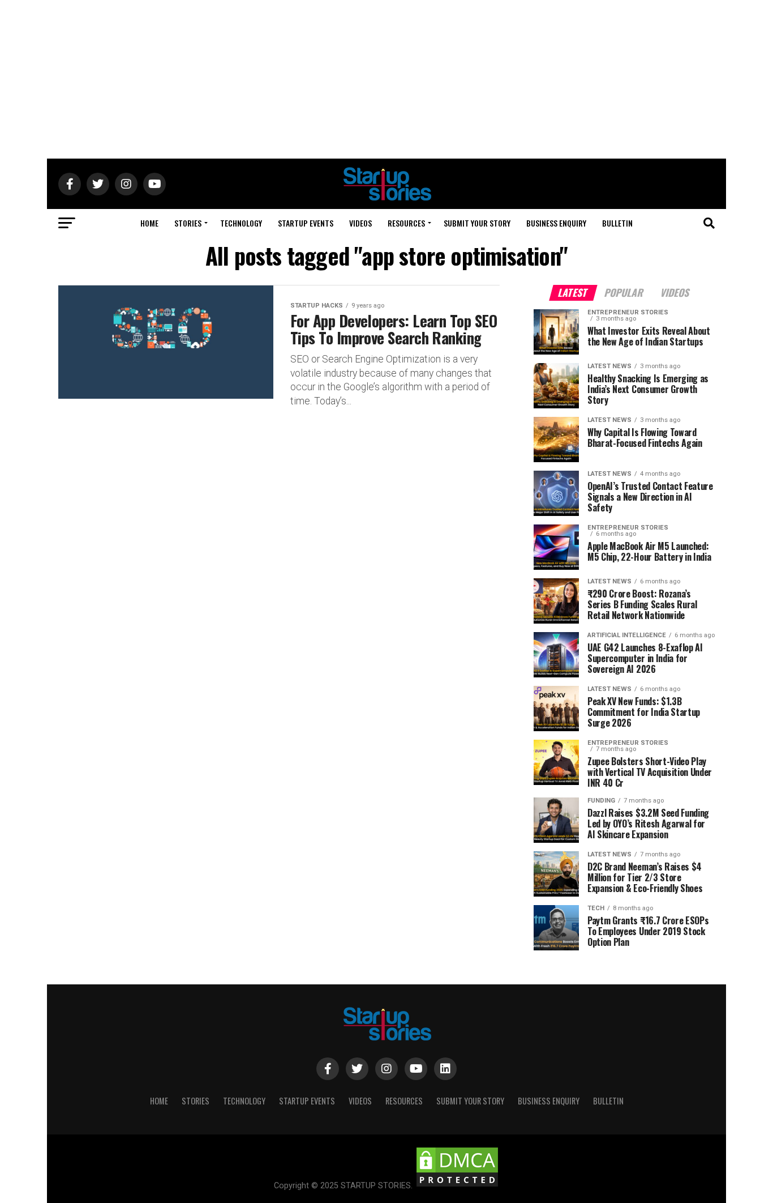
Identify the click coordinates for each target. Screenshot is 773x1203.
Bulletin (617, 223)
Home (149, 223)
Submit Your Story (477, 223)
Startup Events (305, 223)
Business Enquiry (556, 223)
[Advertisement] (386, 79)
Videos (360, 223)
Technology (241, 223)
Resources (406, 223)
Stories (187, 223)
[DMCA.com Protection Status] (457, 1186)
